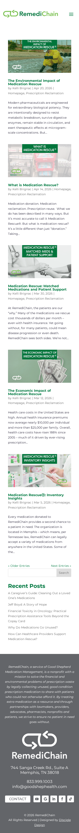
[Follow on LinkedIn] (53, 799)
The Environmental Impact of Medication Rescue (34, 82)
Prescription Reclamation (45, 93)
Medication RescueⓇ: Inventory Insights (36, 496)
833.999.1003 (39, 781)
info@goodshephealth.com (39, 786)
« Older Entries (19, 566)
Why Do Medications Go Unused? (33, 627)
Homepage (16, 93)
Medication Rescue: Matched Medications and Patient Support (37, 287)
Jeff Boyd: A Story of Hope (27, 604)
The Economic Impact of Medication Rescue (29, 392)
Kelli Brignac (21, 88)
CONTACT (17, 799)
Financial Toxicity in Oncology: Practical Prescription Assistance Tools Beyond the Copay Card (38, 616)
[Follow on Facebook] (62, 799)
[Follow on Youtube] (36, 799)
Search (64, 573)
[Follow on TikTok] (70, 799)
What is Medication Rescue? (33, 185)
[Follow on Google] (45, 799)
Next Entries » (61, 566)
